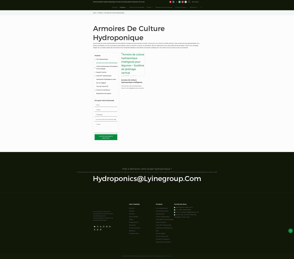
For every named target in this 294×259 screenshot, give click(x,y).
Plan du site (168, 256)
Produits (100, 13)
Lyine (94, 13)
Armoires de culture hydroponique (114, 13)
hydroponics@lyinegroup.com (147, 178)
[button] (201, 7)
